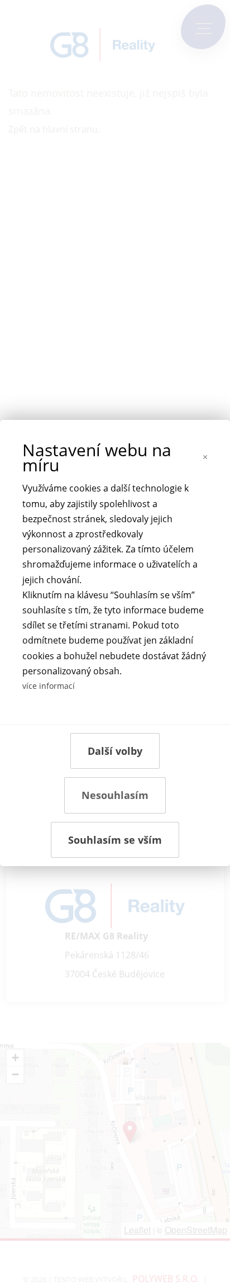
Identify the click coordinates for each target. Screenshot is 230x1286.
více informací (48, 685)
